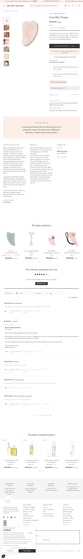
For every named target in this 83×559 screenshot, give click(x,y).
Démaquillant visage (68, 509)
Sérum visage (66, 514)
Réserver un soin (27, 511)
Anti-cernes (66, 522)
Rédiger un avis (41, 283)
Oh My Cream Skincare (57, 13)
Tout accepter (27, 550)
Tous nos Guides (67, 507)
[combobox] (26, 293)
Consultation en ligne (28, 509)
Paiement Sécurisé (48, 514)
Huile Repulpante (65, 37)
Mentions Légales (50, 551)
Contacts (45, 507)
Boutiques (26, 514)
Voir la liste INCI (61, 157)
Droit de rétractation (48, 516)
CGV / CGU (40, 551)
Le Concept (26, 522)
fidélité (62, 28)
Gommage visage (67, 516)
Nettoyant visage (67, 511)
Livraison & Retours (48, 509)
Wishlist (75, 94)
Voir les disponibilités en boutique (65, 57)
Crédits (78, 551)
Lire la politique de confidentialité (10, 545)
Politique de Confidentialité (65, 551)
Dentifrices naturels (68, 518)
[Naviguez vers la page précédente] (33, 415)
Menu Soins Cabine (28, 516)
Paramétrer (10, 550)
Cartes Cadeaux (27, 518)
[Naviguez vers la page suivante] (50, 415)
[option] (6, 20)
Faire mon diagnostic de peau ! (59, 82)
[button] (3, 556)
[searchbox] (9, 293)
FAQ (44, 511)
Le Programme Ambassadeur (31, 520)
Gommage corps (67, 520)
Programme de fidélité (29, 507)
